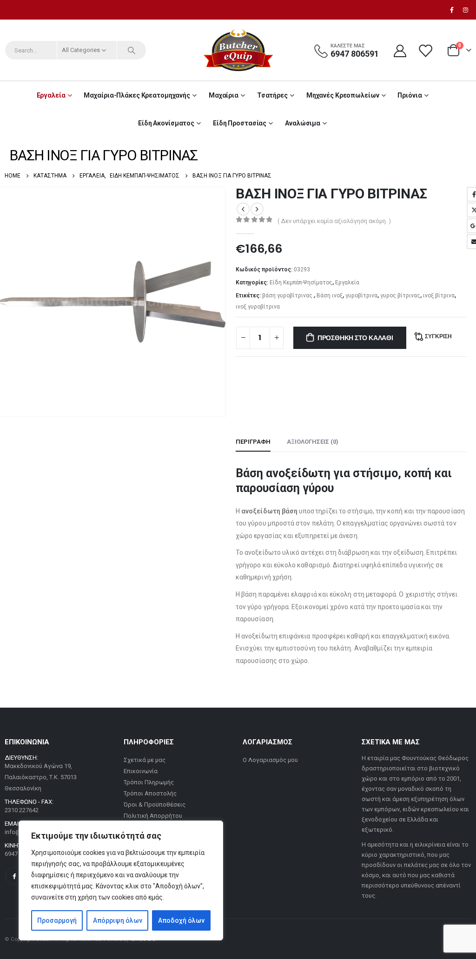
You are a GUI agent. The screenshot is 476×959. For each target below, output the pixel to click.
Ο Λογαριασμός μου (270, 759)
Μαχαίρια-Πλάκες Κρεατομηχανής (137, 95)
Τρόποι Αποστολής (150, 793)
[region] (121, 880)
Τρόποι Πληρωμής (149, 782)
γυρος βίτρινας (400, 295)
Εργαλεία (51, 95)
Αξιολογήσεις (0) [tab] (312, 441)
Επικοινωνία (141, 771)
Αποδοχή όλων (181, 920)
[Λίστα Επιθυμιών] (426, 50)
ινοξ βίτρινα (439, 295)
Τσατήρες (272, 95)
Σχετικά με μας (144, 759)
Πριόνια (409, 95)
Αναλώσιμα (302, 123)
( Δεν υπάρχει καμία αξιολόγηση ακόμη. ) (334, 220)
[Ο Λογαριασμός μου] (399, 50)
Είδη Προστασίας (239, 123)
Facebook (14, 876)
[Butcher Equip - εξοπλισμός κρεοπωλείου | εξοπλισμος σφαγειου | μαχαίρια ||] (238, 50)
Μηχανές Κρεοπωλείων (342, 95)
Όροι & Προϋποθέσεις (154, 804)
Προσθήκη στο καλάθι (355, 337)
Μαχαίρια (223, 95)
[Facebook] (452, 10)
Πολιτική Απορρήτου (153, 815)
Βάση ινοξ (330, 295)
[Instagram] (465, 10)
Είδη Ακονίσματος (166, 123)
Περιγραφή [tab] (253, 441)
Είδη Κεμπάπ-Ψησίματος (301, 282)
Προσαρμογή (57, 920)
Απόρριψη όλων (117, 920)
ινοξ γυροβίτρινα (258, 306)
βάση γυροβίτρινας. (288, 295)
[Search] (131, 50)
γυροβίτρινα (361, 295)
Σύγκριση (438, 336)
